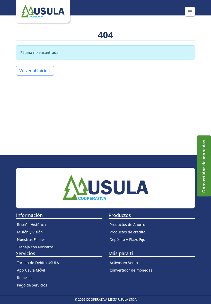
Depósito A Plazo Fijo (127, 239)
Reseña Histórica (31, 224)
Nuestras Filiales (31, 239)
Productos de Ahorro (127, 224)
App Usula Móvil (31, 270)
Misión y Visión (30, 232)
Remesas (24, 277)
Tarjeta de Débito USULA (38, 262)
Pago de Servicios (32, 285)
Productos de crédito (127, 232)
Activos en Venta (124, 262)
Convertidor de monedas (131, 270)
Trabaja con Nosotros (35, 246)
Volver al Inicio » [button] (35, 70)
